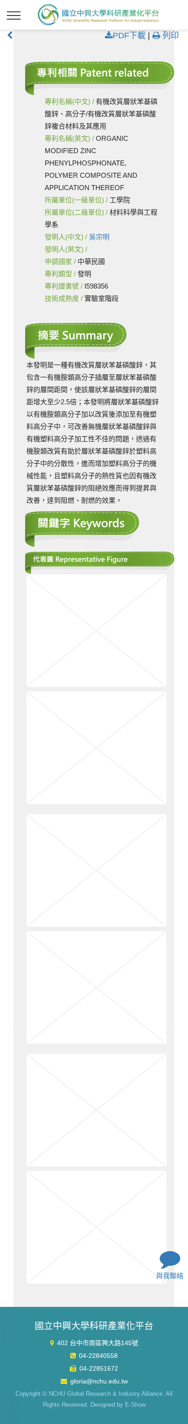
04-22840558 (98, 1355)
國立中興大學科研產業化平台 (98, 14)
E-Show (135, 1404)
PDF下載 (129, 35)
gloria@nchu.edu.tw (99, 1381)
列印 (169, 35)
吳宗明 (99, 237)
